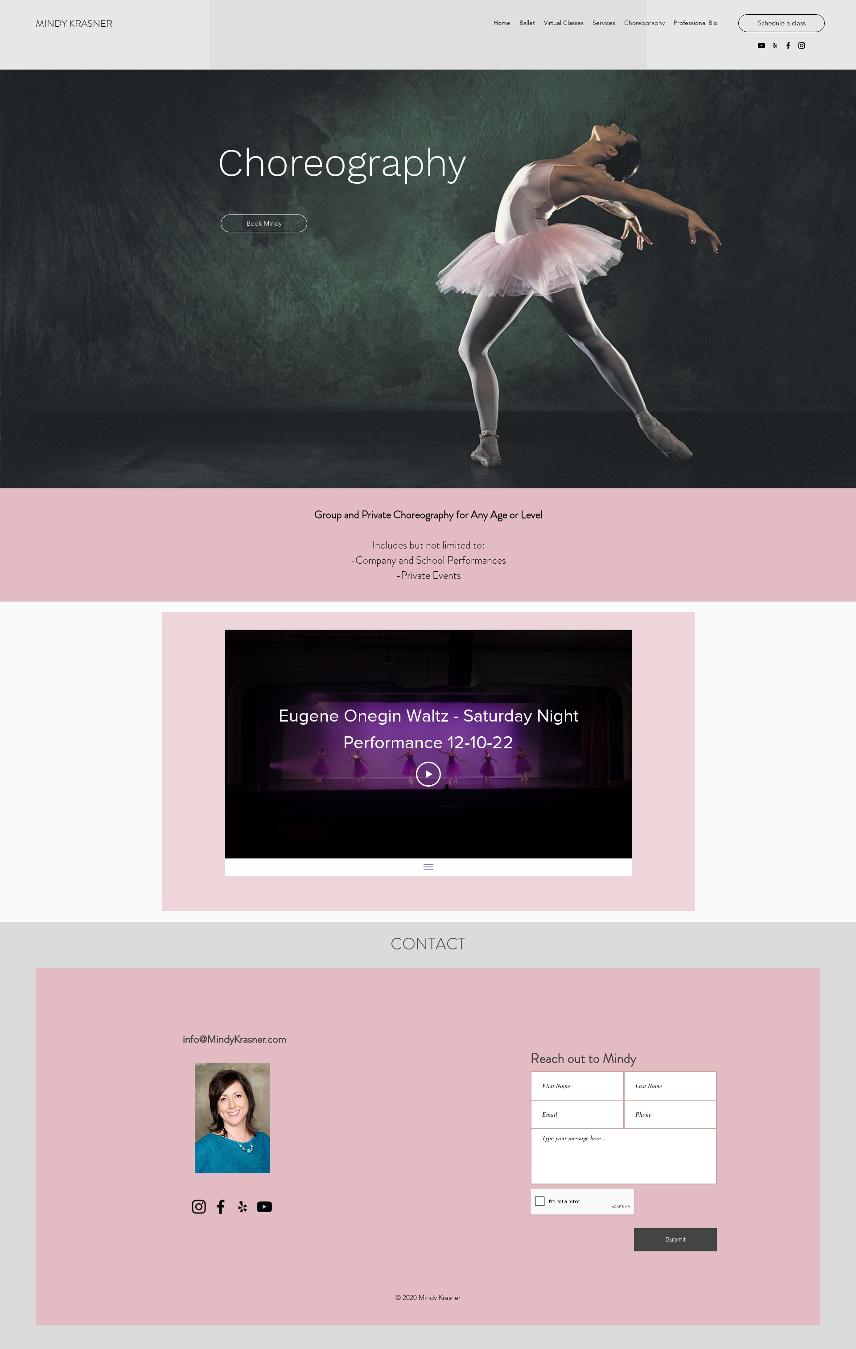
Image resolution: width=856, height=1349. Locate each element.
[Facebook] (220, 1206)
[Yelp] (242, 1206)
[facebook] (788, 45)
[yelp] (774, 45)
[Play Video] (428, 774)
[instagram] (801, 45)
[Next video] (613, 744)
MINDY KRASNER (74, 23)
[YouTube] (761, 45)
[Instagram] (198, 1206)
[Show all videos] (428, 867)
